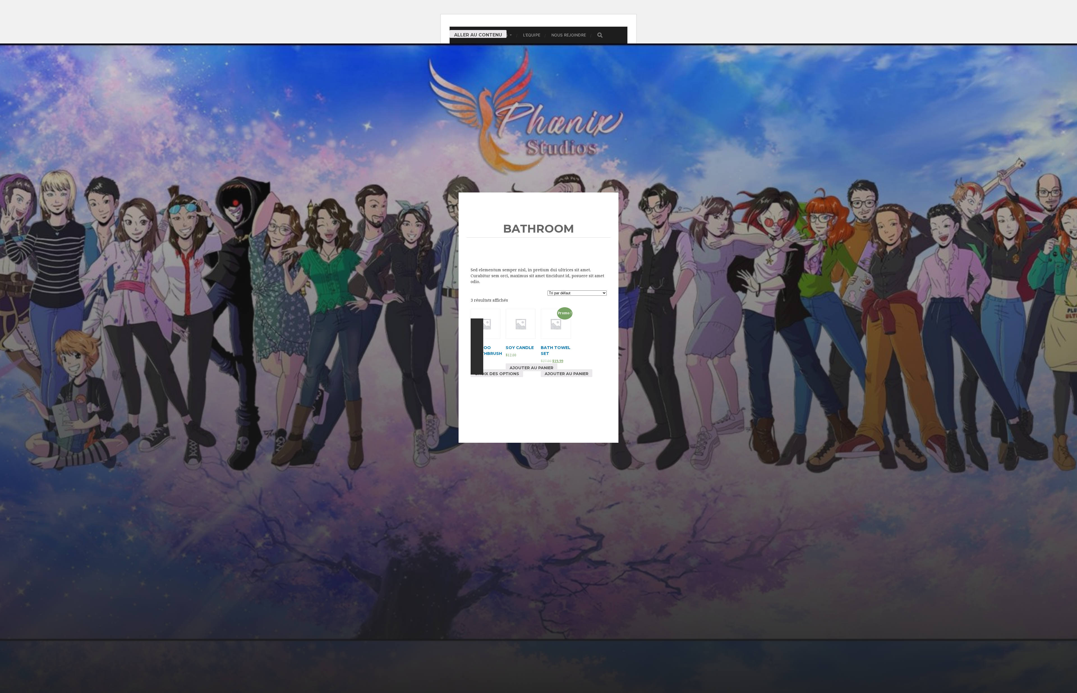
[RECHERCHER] (600, 35)
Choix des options (497, 373)
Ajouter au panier (531, 367)
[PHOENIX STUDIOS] (538, 108)
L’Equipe (531, 35)
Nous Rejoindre (568, 35)
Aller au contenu (478, 35)
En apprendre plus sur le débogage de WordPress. (477, 346)
